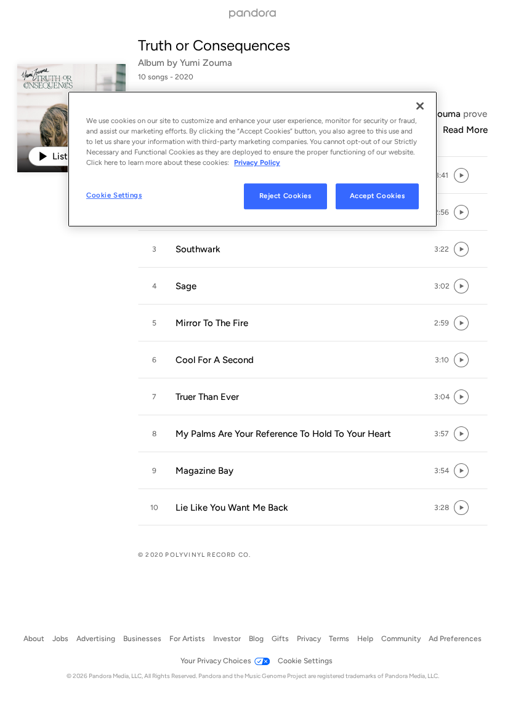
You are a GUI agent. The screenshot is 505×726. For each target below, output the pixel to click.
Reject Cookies (285, 196)
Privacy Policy (257, 162)
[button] (441, 175)
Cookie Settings (114, 195)
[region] (252, 159)
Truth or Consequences (214, 45)
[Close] (420, 105)
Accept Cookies (377, 196)
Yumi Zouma (206, 62)
